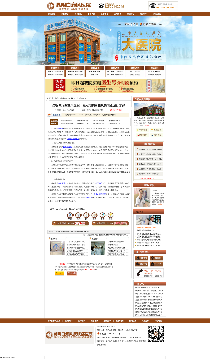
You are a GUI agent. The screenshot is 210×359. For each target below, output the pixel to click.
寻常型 (132, 72)
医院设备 (117, 14)
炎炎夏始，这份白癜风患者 (116, 248)
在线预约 (151, 75)
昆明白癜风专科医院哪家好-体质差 (148, 150)
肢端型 (137, 75)
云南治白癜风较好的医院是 (76, 242)
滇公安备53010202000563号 (110, 334)
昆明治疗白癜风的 (114, 121)
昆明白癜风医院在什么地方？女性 (149, 234)
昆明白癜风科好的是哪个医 (76, 248)
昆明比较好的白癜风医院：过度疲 (149, 246)
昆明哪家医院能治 (67, 123)
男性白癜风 (110, 75)
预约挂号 (144, 14)
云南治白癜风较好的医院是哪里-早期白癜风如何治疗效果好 (107, 235)
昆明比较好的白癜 (82, 123)
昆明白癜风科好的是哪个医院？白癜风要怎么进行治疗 (72, 231)
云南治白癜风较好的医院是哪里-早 (148, 155)
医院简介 (65, 14)
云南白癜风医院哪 (98, 121)
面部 (90, 72)
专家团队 (158, 72)
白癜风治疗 (51, 75)
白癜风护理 (79, 72)
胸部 (99, 72)
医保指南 (120, 321)
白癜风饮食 (79, 75)
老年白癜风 (119, 75)
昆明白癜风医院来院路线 (116, 242)
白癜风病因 (51, 72)
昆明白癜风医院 (60, 98)
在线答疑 (130, 14)
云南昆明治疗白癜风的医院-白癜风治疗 (148, 312)
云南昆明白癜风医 (98, 123)
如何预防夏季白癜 (114, 123)
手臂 (96, 75)
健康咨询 (91, 14)
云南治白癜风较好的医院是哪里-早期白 (148, 288)
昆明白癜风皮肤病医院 (117, 337)
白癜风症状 (59, 72)
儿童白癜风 (110, 72)
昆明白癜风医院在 (82, 121)
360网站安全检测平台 (7, 357)
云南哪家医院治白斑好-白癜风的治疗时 (148, 297)
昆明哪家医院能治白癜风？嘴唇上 (149, 243)
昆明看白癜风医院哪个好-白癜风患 (148, 160)
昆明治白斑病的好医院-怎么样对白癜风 (148, 315)
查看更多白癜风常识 (147, 178)
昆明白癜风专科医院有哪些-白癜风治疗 (148, 309)
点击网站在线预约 (109, 115)
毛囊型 (132, 75)
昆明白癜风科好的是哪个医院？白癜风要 (149, 294)
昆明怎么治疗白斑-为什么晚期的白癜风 (148, 303)
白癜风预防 (70, 75)
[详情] (147, 125)
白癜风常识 (71, 98)
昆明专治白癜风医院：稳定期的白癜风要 (149, 291)
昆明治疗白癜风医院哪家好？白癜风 (148, 174)
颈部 (94, 72)
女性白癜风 (119, 72)
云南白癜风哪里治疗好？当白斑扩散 (148, 164)
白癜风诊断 (59, 75)
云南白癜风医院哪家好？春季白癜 (149, 237)
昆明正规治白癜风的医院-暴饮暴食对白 (148, 306)
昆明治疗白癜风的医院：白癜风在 (149, 240)
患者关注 (139, 212)
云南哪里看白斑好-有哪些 (75, 254)
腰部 (92, 75)
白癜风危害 (70, 72)
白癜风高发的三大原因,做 (116, 254)
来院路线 (157, 14)
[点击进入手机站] (116, 110)
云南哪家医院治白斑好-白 (75, 251)
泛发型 (137, 72)
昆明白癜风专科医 (67, 121)
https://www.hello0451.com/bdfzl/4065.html (70, 209)
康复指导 (104, 14)
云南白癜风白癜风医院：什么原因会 (148, 169)
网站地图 (158, 321)
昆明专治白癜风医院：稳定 (76, 245)
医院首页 (52, 14)
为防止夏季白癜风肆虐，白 (116, 251)
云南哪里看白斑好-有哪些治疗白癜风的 (148, 300)
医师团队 (78, 14)
